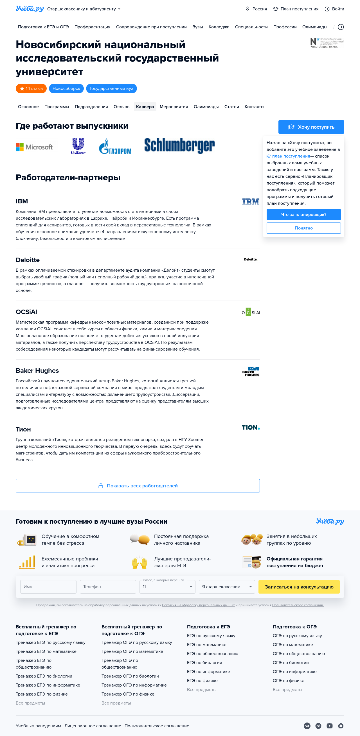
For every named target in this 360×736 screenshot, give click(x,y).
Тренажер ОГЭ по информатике (134, 685)
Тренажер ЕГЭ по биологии (44, 676)
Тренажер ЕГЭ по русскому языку (51, 642)
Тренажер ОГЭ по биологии (130, 676)
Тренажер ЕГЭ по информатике (48, 685)
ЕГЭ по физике (202, 680)
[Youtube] (329, 726)
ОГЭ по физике (288, 680)
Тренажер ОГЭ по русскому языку (137, 642)
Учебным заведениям (38, 726)
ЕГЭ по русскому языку (211, 636)
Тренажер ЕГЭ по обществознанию (33, 664)
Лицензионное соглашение (92, 726)
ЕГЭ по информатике (208, 671)
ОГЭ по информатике (295, 671)
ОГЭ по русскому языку (297, 636)
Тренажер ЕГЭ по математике (46, 651)
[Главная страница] (30, 9)
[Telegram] (318, 726)
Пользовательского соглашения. (298, 605)
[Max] (341, 726)
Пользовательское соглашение (157, 726)
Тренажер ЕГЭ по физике (42, 694)
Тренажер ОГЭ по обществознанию (120, 664)
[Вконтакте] (307, 726)
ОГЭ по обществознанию (299, 654)
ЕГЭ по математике (206, 645)
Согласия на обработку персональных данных (198, 605)
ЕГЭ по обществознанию (212, 654)
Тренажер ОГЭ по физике (128, 694)
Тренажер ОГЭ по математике (132, 651)
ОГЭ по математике (293, 645)
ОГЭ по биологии (291, 662)
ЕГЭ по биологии (204, 662)
